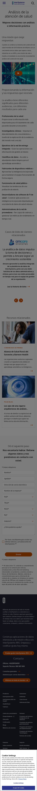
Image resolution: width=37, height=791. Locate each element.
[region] (18, 770)
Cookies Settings (18, 783)
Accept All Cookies (18, 788)
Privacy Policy (22, 779)
